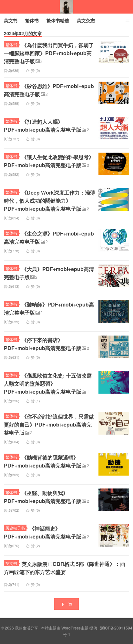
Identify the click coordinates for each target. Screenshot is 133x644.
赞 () (35, 70)
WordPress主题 (74, 627)
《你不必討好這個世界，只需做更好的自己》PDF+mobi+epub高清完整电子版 (49, 424)
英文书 (10, 20)
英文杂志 (86, 20)
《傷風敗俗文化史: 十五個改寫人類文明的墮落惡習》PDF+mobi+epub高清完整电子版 (48, 383)
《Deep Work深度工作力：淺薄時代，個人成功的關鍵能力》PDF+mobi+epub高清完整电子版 (49, 200)
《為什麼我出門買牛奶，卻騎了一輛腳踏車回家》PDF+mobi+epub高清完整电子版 (49, 53)
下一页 (66, 604)
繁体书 (32, 20)
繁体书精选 (57, 20)
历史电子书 (15, 527)
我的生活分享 (66, 7)
